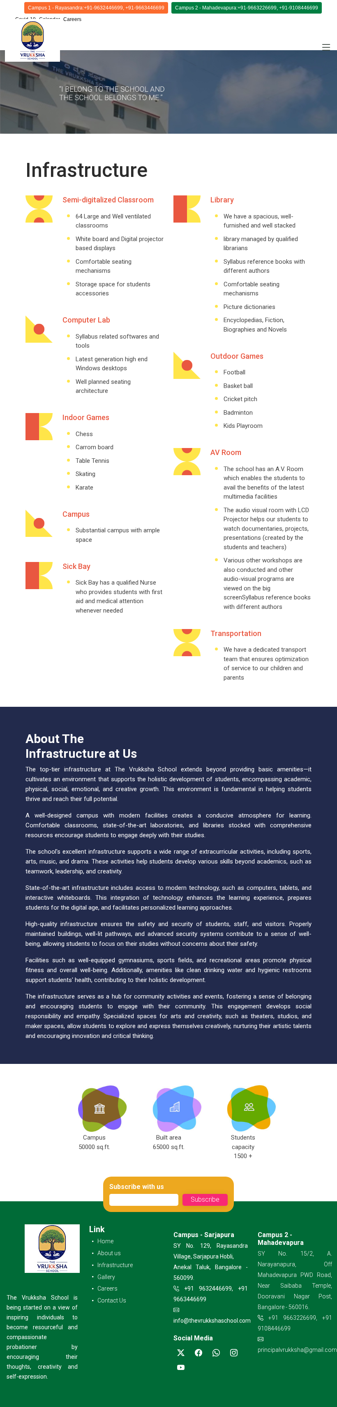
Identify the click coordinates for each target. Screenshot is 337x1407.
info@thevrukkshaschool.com (212, 1320)
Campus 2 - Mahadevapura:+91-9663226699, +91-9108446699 (246, 8)
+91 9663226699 (292, 1317)
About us (109, 1253)
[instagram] (233, 1353)
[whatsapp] (216, 1353)
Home (105, 1241)
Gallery (106, 1277)
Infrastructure (115, 1265)
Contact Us (111, 1300)
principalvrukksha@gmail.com (297, 1350)
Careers (72, 19)
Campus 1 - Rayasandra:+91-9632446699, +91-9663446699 (96, 8)
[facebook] (198, 1353)
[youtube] (180, 1368)
